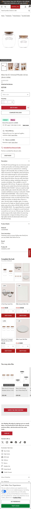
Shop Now (7, 155)
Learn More (14, 135)
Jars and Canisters (26, 15)
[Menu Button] (1, 6)
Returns (5, 463)
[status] (7, 102)
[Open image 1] (4, 67)
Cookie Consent (8, 472)
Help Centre (7, 454)
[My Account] (25, 6)
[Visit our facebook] (16, 442)
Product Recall (7, 469)
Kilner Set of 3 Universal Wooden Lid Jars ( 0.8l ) (8, 389)
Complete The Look (15, 112)
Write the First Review (7, 84)
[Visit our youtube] (11, 442)
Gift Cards (6, 457)
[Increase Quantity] (12, 102)
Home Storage (16, 15)
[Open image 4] (23, 67)
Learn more (26, 125)
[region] (15, 496)
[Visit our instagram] (7, 442)
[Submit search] (5, 6)
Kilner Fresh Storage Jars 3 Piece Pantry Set (21, 389)
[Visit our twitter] (2, 442)
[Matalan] (15, 7)
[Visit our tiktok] (20, 442)
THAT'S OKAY (15, 506)
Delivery (6, 460)
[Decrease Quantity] (3, 102)
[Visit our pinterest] (25, 442)
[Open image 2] (10, 67)
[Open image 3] (17, 67)
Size (2, 90)
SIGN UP (6, 433)
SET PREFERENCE (15, 501)
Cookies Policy (17, 497)
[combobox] (15, 94)
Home (2, 15)
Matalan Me (7, 466)
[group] (4, 395)
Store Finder (7, 451)
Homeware (8, 15)
